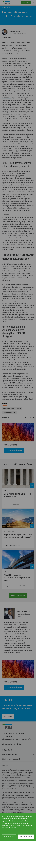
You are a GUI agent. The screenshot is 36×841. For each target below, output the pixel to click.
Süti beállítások (9, 836)
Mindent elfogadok (26, 836)
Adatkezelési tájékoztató (8, 830)
